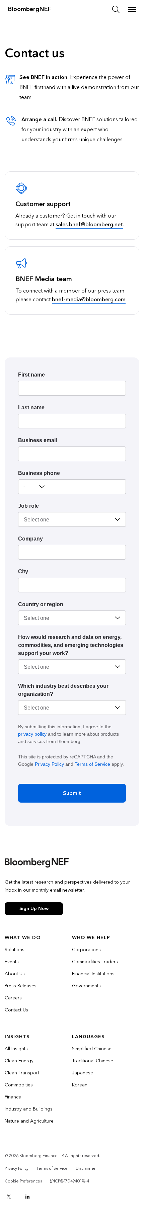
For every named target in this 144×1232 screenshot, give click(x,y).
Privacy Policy (49, 764)
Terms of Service (92, 764)
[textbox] (88, 486)
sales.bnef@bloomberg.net (89, 224)
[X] (9, 1197)
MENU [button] (132, 9)
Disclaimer (85, 1168)
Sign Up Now (34, 908)
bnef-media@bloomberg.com (89, 299)
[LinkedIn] (27, 1197)
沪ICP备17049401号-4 (69, 1181)
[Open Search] (116, 9)
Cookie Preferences (23, 1181)
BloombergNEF (29, 9)
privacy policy (32, 734)
